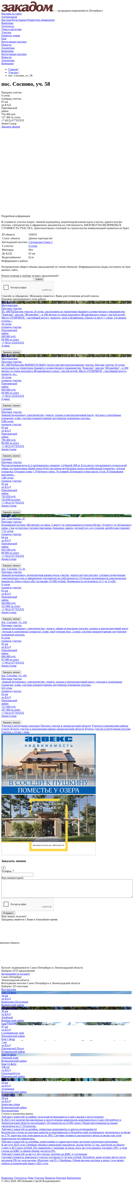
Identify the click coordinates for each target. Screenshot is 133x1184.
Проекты (50, 1177)
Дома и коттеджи (11, 29)
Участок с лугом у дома (15, 732)
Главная (13, 69)
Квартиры (7, 23)
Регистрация (13, 19)
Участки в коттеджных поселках (20, 725)
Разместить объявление (41, 19)
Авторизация (9, 16)
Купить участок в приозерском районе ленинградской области (47, 728)
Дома (30, 1177)
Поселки (61, 1177)
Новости (6, 44)
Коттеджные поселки (13, 41)
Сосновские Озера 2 (40, 242)
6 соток (33, 245)
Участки (6, 32)
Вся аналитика (10, 1110)
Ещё (3, 38)
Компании (7, 51)
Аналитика (8, 47)
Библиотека (74, 1177)
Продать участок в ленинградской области (66, 725)
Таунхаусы (7, 26)
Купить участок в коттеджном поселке (108, 728)
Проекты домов (10, 35)
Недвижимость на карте (15, 973)
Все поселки (8, 989)
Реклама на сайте (11, 13)
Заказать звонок (10, 126)
